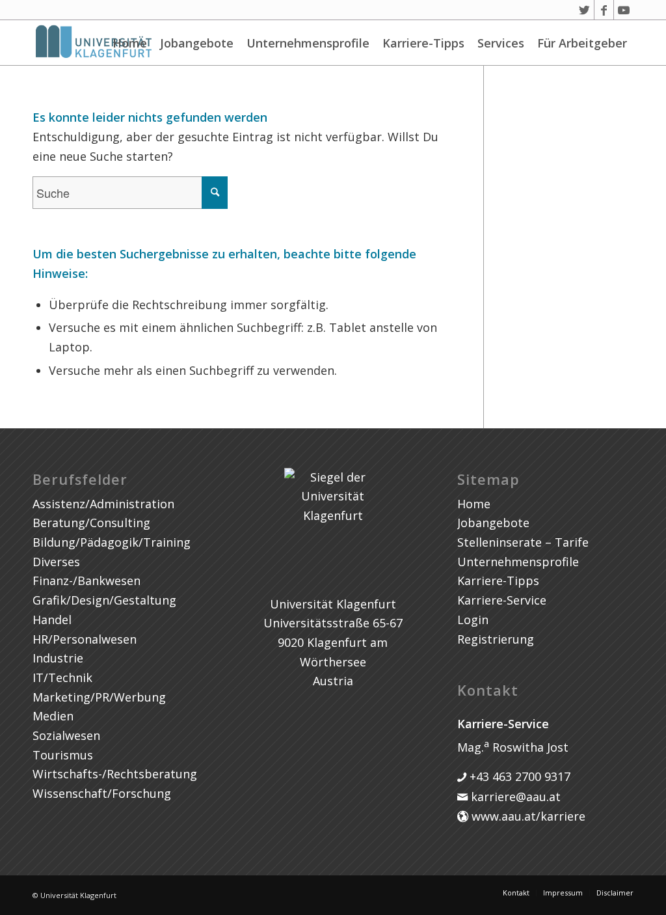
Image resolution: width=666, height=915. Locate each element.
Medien (53, 716)
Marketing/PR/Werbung (99, 697)
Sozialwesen (66, 735)
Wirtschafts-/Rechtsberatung (115, 774)
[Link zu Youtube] (623, 10)
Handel (52, 619)
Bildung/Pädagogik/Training (112, 542)
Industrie (58, 658)
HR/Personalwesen (85, 639)
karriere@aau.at (514, 796)
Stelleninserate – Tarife (523, 542)
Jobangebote (196, 43)
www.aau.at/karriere (526, 816)
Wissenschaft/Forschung (102, 793)
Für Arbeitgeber (582, 43)
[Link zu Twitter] (584, 10)
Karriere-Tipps (423, 43)
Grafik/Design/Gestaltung (104, 600)
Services (500, 43)
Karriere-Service (501, 600)
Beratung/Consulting (91, 522)
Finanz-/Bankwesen (86, 580)
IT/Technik (62, 677)
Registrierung (495, 639)
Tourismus (63, 755)
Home (130, 43)
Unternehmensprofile (307, 43)
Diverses (56, 561)
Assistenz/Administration (103, 504)
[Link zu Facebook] (603, 10)
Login (472, 619)
